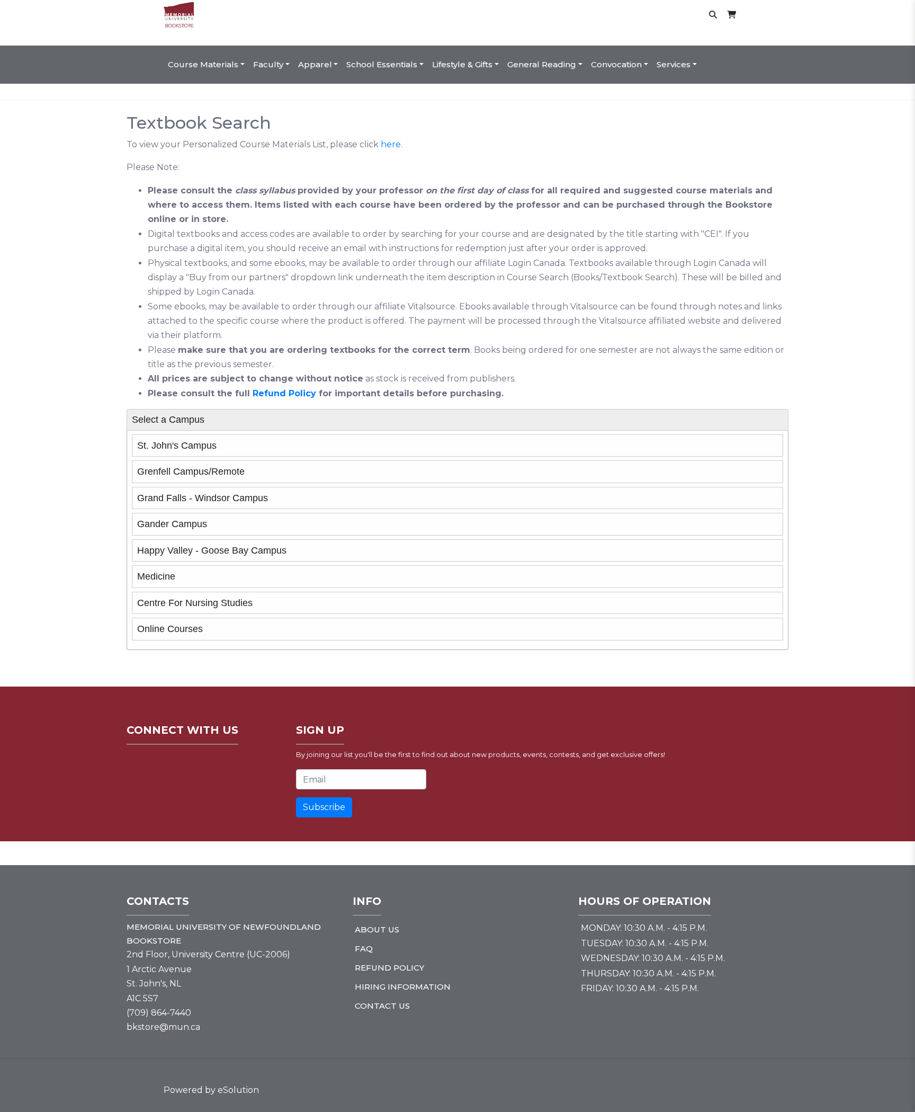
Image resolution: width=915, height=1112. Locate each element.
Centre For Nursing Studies (195, 603)
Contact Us (382, 1006)
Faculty (268, 64)
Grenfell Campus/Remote (191, 471)
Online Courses (170, 629)
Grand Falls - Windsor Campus (202, 498)
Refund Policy (284, 393)
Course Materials (203, 64)
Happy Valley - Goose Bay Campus (211, 550)
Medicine (156, 576)
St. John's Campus (177, 445)
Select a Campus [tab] (168, 419)
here (391, 144)
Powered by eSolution (211, 1090)
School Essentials (381, 64)
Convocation (616, 64)
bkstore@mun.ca (163, 1027)
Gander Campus (172, 524)
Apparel (315, 64)
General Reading (541, 64)
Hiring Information (403, 987)
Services (673, 64)
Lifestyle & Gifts (462, 64)
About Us (377, 929)
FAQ (364, 949)
